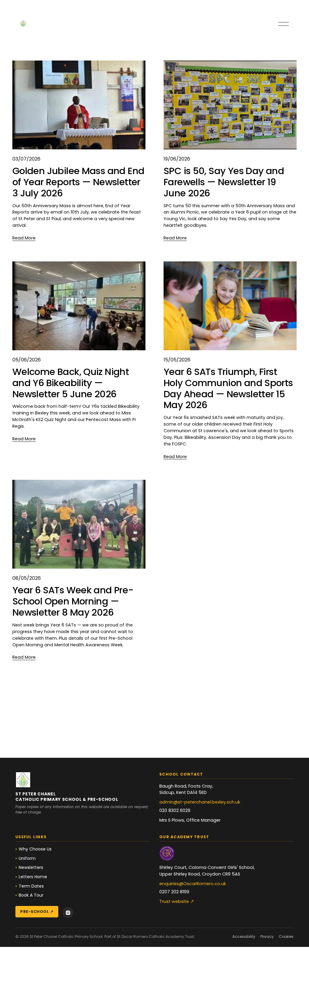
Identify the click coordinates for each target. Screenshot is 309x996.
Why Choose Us (35, 849)
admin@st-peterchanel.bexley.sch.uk (199, 802)
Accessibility (243, 936)
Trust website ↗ (176, 901)
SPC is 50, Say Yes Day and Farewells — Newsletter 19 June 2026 (224, 182)
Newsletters (31, 867)
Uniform (27, 858)
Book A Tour (31, 895)
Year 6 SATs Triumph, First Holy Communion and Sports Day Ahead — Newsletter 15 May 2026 (228, 388)
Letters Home (33, 877)
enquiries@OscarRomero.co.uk (192, 884)
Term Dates (31, 886)
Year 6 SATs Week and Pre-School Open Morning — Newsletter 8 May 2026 (73, 601)
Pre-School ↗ (36, 911)
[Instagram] (67, 912)
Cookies (286, 936)
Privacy (267, 936)
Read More (24, 238)
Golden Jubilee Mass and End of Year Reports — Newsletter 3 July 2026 (78, 182)
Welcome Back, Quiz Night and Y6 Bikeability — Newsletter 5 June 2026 (70, 383)
